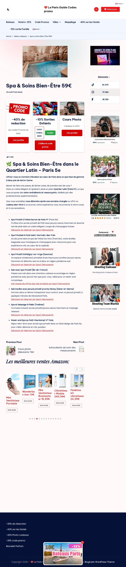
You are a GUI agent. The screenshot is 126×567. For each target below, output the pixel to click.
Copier (50, 132)
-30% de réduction (16, 523)
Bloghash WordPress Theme (100, 561)
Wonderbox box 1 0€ (12, 393)
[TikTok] (93, 84)
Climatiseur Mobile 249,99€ (44, 393)
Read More (12, 401)
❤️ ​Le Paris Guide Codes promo (60, 9)
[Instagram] (93, 92)
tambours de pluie (76, 392)
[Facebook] (92, 99)
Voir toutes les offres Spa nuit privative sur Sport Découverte (40, 283)
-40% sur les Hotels (16, 529)
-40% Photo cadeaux (17, 535)
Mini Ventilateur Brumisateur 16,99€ (29, 394)
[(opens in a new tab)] (13, 381)
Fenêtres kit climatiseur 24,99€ (61, 394)
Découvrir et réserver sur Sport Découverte (32, 230)
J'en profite (18, 140)
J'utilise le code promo (45, 145)
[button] (110, 9)
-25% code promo (15, 540)
